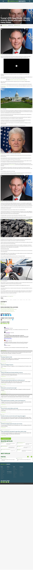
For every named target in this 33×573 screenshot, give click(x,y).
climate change (2, 299)
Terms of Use (22, 472)
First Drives (15, 472)
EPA (18, 299)
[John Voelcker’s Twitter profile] (12, 319)
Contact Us (21, 469)
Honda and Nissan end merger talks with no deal (29, 444)
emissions (11, 299)
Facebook (9, 296)
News (3, 8)
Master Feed (15, 469)
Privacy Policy (22, 475)
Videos (8, 469)
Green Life (14, 477)
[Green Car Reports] (16, 1)
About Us (21, 468)
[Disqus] (16, 337)
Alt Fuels (2, 475)
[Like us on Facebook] (1, 323)
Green (24, 299)
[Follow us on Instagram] (5, 323)
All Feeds (14, 468)
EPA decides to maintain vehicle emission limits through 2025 (18, 79)
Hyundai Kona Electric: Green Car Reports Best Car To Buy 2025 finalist (27, 451)
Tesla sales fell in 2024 (13, 450)
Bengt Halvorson (3, 368)
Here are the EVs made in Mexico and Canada (9, 408)
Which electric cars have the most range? (9, 387)
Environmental (6, 8)
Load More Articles (5, 438)
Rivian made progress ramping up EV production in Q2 (7, 311)
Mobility (2, 469)
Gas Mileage (2, 472)
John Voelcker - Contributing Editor (6, 319)
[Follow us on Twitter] (3, 323)
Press (20, 470)
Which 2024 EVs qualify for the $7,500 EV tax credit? (7, 310)
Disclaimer (21, 473)
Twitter (12, 296)
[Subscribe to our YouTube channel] (6, 323)
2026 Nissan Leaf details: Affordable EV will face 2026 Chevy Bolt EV (16, 391)
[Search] (29, 1)
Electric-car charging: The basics (7, 364)
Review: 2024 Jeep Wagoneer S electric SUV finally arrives (27, 447)
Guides (14, 475)
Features (2, 478)
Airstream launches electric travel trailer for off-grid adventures (10, 444)
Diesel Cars (2, 477)
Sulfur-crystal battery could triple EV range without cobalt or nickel (13, 431)
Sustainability (3, 470)
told (19, 174)
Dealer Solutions (9, 473)
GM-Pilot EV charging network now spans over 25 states (11, 423)
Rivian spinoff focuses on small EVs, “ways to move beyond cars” (13, 400)
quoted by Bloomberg (12, 164)
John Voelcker (4, 25)
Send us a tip (3, 302)
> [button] (31, 456)
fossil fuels (21, 299)
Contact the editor (4, 304)
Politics (29, 299)
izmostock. (23, 483)
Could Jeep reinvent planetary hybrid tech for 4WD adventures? (13, 380)
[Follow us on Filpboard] (8, 323)
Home (1, 8)
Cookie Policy (21, 474)
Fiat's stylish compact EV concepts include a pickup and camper (9, 309)
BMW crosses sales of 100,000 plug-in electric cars (7, 308)
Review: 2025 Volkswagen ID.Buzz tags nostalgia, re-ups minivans (8, 460)
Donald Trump (7, 299)
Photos (8, 468)
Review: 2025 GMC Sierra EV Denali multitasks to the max (12, 372)
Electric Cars (2, 474)
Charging (2, 468)
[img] (1, 315)
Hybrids (2, 473)
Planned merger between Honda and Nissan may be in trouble (11, 447)
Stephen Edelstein (3, 435)
